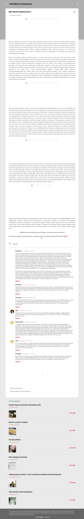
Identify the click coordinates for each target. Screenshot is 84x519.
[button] (74, 12)
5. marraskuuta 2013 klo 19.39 (29, 297)
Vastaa (17, 281)
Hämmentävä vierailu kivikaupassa (20, 492)
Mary (16, 310)
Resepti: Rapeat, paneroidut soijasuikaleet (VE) (25, 405)
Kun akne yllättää (14, 440)
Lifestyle (15, 244)
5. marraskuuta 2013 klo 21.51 (26, 340)
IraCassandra (19, 322)
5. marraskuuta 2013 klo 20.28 (26, 310)
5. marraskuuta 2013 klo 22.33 (29, 353)
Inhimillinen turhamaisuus (20, 4)
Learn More (39, 517)
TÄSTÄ (65, 236)
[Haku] (78, 4)
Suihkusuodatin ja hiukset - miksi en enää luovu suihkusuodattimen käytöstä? (35, 474)
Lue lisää (72, 413)
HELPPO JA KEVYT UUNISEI (18, 422)
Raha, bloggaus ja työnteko (18, 457)
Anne (16, 341)
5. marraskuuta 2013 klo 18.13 (29, 284)
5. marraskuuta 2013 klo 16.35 (29, 251)
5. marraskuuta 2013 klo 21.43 (30, 322)
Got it (47, 517)
